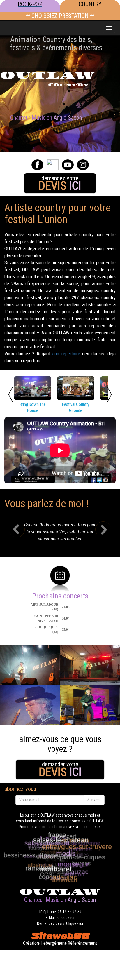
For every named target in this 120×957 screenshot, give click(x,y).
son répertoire (66, 353)
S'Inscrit (94, 800)
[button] (21, 533)
